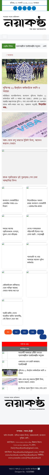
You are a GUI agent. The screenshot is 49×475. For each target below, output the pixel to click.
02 (16, 332)
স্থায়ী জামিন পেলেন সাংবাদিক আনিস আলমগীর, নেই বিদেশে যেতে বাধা (12, 316)
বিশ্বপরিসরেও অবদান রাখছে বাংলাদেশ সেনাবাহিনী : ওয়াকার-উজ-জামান (36, 203)
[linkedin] (29, 8)
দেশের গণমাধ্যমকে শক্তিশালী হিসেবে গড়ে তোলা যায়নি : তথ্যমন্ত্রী (35, 231)
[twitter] (20, 8)
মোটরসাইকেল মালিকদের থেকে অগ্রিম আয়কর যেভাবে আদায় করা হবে (11, 288)
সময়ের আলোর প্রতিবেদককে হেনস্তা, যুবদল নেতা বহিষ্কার (11, 231)
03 (24, 332)
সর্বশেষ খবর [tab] (24, 344)
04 (33, 332)
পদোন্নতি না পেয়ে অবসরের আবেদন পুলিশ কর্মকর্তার (35, 259)
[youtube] (34, 8)
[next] (40, 332)
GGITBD (30, 472)
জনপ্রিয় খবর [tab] (24, 349)
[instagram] (24, 8)
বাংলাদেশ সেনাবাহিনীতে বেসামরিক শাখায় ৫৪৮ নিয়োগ (11, 203)
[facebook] (15, 8)
